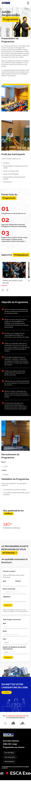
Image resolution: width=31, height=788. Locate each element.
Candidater (6, 692)
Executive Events (10, 757)
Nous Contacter (9, 761)
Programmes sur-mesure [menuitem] (13, 747)
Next (7, 289)
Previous (2, 289)
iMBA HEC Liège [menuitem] (10, 744)
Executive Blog (9, 752)
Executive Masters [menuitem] (11, 741)
